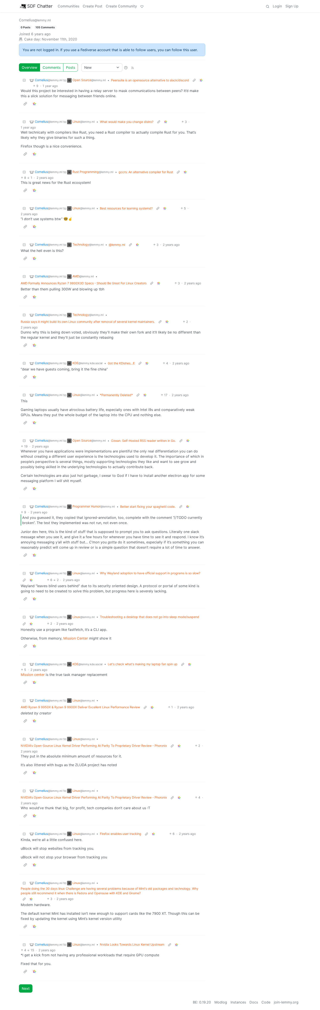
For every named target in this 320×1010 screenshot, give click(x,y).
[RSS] (132, 67)
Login (277, 6)
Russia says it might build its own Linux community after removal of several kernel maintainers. (88, 321)
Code (265, 1002)
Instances (238, 1002)
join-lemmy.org (286, 1002)
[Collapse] (24, 80)
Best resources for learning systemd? (126, 208)
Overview (29, 67)
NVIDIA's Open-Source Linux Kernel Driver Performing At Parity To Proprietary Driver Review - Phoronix (94, 745)
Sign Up (291, 6)
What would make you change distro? (126, 122)
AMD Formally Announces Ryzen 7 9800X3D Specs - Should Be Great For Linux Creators (84, 283)
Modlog (220, 1002)
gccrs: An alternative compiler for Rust (146, 172)
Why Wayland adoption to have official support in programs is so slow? (150, 573)
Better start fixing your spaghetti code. (147, 506)
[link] (201, 80)
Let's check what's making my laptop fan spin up (142, 664)
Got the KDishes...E (121, 363)
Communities (68, 6)
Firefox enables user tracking (120, 834)
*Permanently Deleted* (116, 395)
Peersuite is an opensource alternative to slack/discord (150, 80)
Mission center (33, 674)
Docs (253, 1002)
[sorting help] (126, 67)
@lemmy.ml (117, 244)
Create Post (92, 6)
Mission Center (75, 638)
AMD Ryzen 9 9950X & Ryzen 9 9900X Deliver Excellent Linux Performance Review (80, 707)
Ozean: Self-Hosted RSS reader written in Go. (143, 440)
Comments (52, 67)
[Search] (267, 6)
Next (26, 988)
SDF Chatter (39, 6)
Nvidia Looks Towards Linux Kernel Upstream (132, 944)
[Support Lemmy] (142, 6)
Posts (70, 67)
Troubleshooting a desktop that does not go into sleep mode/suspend (149, 617)
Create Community (121, 6)
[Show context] (194, 80)
